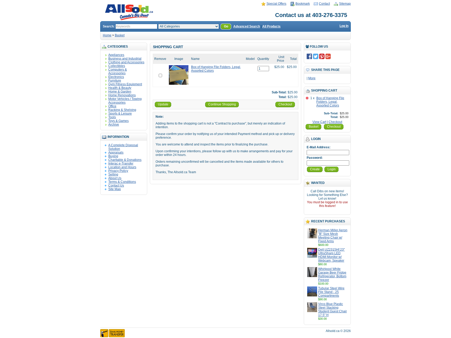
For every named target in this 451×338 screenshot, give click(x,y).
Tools (112, 117)
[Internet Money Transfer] (112, 336)
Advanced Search (246, 26)
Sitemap (345, 3)
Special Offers (276, 3)
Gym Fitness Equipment (125, 84)
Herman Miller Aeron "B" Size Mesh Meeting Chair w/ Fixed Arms (332, 235)
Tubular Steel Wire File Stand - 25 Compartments (331, 291)
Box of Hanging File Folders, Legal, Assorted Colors (330, 101)
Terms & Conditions (122, 182)
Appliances (116, 55)
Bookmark (302, 3)
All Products (271, 26)
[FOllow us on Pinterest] (322, 56)
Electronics (116, 77)
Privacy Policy (118, 171)
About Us (114, 178)
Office (112, 106)
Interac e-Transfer (120, 163)
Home (107, 35)
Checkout (335, 122)
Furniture (114, 80)
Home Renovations (122, 95)
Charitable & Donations (124, 160)
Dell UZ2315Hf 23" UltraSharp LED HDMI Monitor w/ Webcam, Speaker (331, 255)
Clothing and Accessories (126, 62)
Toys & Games (118, 121)
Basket (119, 35)
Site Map (114, 189)
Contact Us (116, 185)
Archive (113, 124)
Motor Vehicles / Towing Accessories (125, 100)
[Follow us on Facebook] (309, 56)
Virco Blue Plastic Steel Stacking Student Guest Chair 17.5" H (332, 309)
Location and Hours (122, 167)
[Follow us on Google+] (328, 56)
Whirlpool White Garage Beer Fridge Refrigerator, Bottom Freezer (332, 274)
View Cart (319, 122)
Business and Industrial (124, 58)
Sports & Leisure (120, 113)
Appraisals (115, 152)
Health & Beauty (119, 88)
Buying (113, 156)
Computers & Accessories (117, 71)
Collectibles (116, 66)
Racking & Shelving (122, 110)
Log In (344, 26)
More (312, 78)
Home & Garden (119, 91)
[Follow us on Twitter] (315, 56)
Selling (113, 174)
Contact (324, 3)
